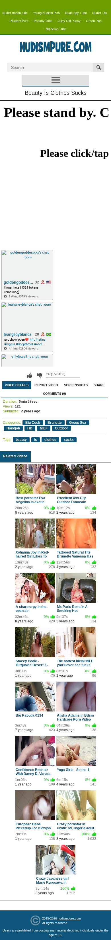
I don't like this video (39, 375)
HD (29, 428)
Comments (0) (54, 393)
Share (99, 385)
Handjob (13, 428)
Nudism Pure (19, 20)
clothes (50, 440)
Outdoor (61, 428)
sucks (69, 440)
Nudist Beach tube (15, 13)
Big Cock (32, 423)
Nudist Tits (99, 13)
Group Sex (77, 423)
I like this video (29, 375)
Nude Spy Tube (76, 13)
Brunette (55, 423)
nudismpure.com (69, 918)
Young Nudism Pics (46, 13)
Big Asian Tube (56, 28)
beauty (21, 440)
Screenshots (76, 385)
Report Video (46, 385)
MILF (44, 428)
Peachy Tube (43, 20)
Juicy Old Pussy (69, 20)
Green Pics (94, 20)
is (35, 440)
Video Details (16, 385)
